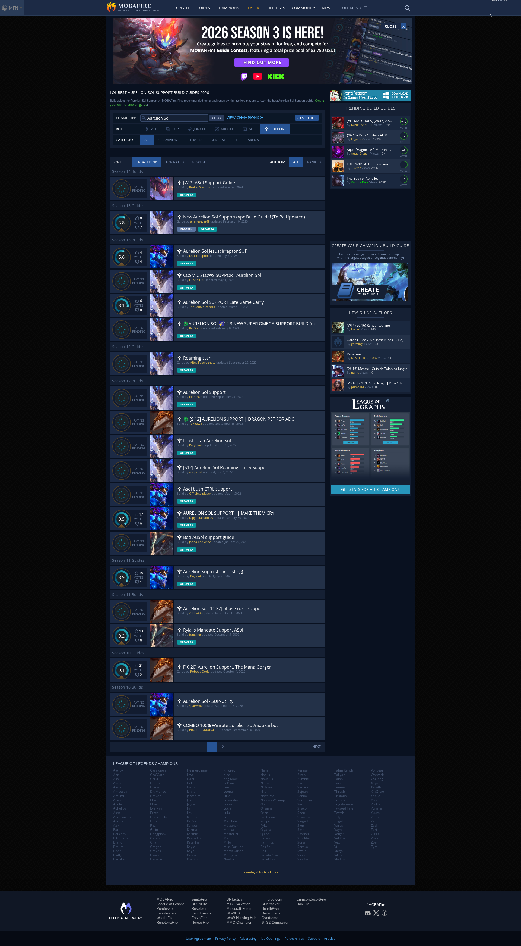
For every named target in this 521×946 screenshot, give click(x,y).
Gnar (154, 842)
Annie (117, 804)
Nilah (264, 791)
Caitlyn (118, 855)
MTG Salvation (238, 904)
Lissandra (231, 800)
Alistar (118, 787)
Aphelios (119, 808)
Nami (264, 770)
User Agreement (198, 938)
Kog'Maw (230, 779)
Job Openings (271, 938)
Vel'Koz (339, 838)
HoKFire (303, 904)
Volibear (377, 770)
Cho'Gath (157, 775)
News (327, 7)
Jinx (189, 813)
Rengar (302, 770)
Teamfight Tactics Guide (260, 872)
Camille (119, 859)
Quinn (264, 834)
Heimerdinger (197, 770)
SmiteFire (199, 899)
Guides (203, 7)
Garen (155, 838)
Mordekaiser (233, 851)
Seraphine (305, 800)
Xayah (375, 783)
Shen (301, 813)
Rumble (303, 779)
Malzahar (231, 825)
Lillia (227, 796)
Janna (191, 791)
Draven (155, 796)
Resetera (199, 909)
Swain (301, 851)
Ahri (116, 775)
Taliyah (339, 775)
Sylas (301, 855)
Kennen (192, 855)
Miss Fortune (233, 847)
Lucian (228, 808)
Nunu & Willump (272, 800)
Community (303, 7)
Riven (301, 775)
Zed (374, 825)
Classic (253, 7)
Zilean (375, 838)
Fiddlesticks (158, 817)
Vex (337, 842)
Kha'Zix (192, 859)
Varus (338, 825)
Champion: (126, 117)
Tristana (340, 796)
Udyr (338, 817)
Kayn (190, 851)
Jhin (189, 808)
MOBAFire (165, 899)
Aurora (118, 821)
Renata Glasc (270, 855)
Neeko (265, 783)
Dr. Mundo (158, 791)
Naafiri (229, 859)
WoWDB (233, 913)
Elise (153, 804)
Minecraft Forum (239, 909)
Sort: (117, 162)
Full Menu (350, 7)
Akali (116, 779)
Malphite (230, 821)
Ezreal (155, 813)
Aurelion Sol (122, 817)
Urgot (338, 821)
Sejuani (303, 791)
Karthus (193, 834)
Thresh (339, 791)
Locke (228, 804)
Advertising (248, 938)
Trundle (340, 800)
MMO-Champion (239, 922)
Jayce (191, 804)
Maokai (229, 830)
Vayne (339, 830)
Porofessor (165, 909)
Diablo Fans (271, 913)
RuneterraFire (167, 922)
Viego (338, 851)
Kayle (191, 847)
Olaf (263, 804)
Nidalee (266, 787)
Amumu (119, 796)
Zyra (374, 847)
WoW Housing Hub (241, 918)
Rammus (267, 842)
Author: (277, 162)
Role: (120, 128)
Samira (302, 787)
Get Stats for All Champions (370, 489)
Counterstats (167, 913)
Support (314, 938)
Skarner (303, 834)
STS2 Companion (275, 922)
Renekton (267, 859)
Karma (192, 830)
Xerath (376, 787)
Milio (227, 842)
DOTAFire (199, 904)
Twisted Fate (343, 808)
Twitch (339, 813)
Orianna (266, 808)
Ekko (153, 800)
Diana (154, 787)
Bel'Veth (119, 834)
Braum (118, 847)
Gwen (154, 855)
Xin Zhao (377, 791)
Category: (125, 139)
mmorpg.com (272, 899)
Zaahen (376, 817)
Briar (117, 851)
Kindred (229, 770)
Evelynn (156, 808)
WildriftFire (165, 918)
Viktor (338, 855)
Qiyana (265, 830)
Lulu (227, 813)
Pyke (264, 825)
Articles (329, 938)
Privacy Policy (225, 938)
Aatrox (118, 770)
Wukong (377, 779)
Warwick (377, 775)
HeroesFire (200, 922)
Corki (154, 779)
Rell (263, 851)
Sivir (300, 830)
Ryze (300, 783)
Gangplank (158, 834)
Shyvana (303, 817)
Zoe (374, 842)
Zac (373, 821)
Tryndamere (343, 804)
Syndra (302, 859)
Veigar (339, 834)
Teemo (339, 787)
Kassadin (194, 838)
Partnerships (294, 938)
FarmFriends (201, 913)
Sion (300, 825)
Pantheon (267, 817)
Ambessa (120, 791)
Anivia (117, 800)
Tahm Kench (343, 770)
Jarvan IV (193, 796)
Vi (335, 847)
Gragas (155, 847)
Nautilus (266, 779)
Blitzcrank (120, 838)
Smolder (303, 838)
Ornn (264, 813)
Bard (116, 830)
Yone (375, 800)
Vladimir (340, 859)
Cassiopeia (158, 770)
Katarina (193, 842)
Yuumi (375, 813)
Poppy (265, 821)
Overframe (270, 918)
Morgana (230, 855)
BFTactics (235, 899)
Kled (227, 775)
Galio (154, 830)
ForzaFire (199, 918)
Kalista (192, 825)
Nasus (265, 775)
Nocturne (267, 796)
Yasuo (375, 796)
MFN (13, 8)
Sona (301, 842)
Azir (116, 825)
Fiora (154, 821)
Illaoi (190, 779)
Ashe (117, 813)
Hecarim (156, 859)
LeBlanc (230, 783)
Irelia (191, 783)
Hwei (191, 775)
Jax (189, 800)
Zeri (374, 830)
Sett (300, 804)
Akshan (118, 783)
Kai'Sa (191, 821)
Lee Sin (229, 787)
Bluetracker (270, 904)
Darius (155, 783)
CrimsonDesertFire (311, 899)
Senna (302, 796)
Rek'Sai (265, 847)
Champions (228, 7)
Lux (226, 817)
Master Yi (231, 834)
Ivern (191, 787)
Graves (155, 851)
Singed (302, 821)
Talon (338, 779)
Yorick (375, 804)
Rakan (265, 838)
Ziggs (375, 834)
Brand (117, 842)
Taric (338, 783)
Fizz (153, 825)
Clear (216, 118)
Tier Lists (276, 7)
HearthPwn (270, 909)
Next (317, 746)
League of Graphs (171, 904)
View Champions (245, 117)
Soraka (302, 847)
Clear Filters (307, 118)
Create (183, 7)
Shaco (302, 808)
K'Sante (192, 817)
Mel (226, 838)
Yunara (376, 808)
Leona (228, 791)
